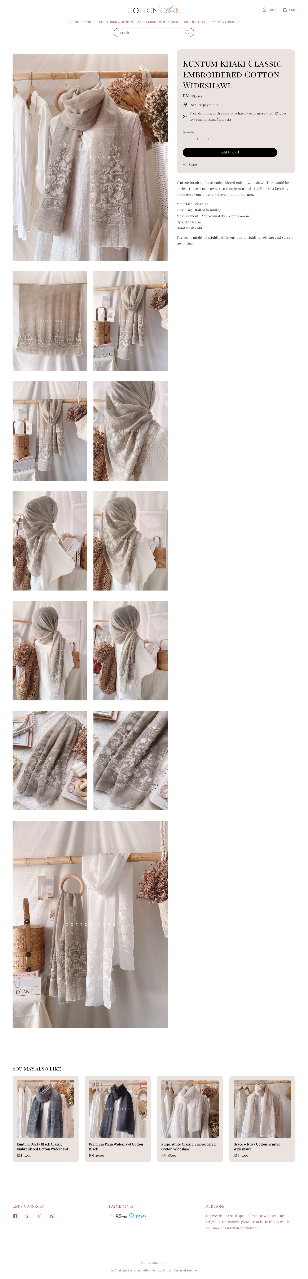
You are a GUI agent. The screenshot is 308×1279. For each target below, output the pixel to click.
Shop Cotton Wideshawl (116, 22)
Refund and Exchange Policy (130, 1270)
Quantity (189, 132)
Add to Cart (230, 152)
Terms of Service (185, 1270)
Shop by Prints (194, 22)
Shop (87, 22)
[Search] (187, 32)
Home (74, 22)
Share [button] (193, 164)
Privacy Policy (162, 1270)
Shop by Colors (223, 22)
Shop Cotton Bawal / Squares (158, 22)
